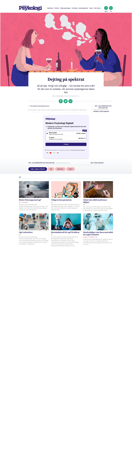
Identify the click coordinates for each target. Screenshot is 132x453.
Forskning (74, 8)
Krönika (56, 8)
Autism (71, 169)
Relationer (50, 8)
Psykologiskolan (83, 8)
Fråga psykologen (65, 8)
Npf (54, 96)
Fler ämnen (97, 8)
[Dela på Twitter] (66, 101)
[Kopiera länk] (70, 101)
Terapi (91, 8)
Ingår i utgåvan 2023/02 (38, 169)
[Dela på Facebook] (61, 101)
